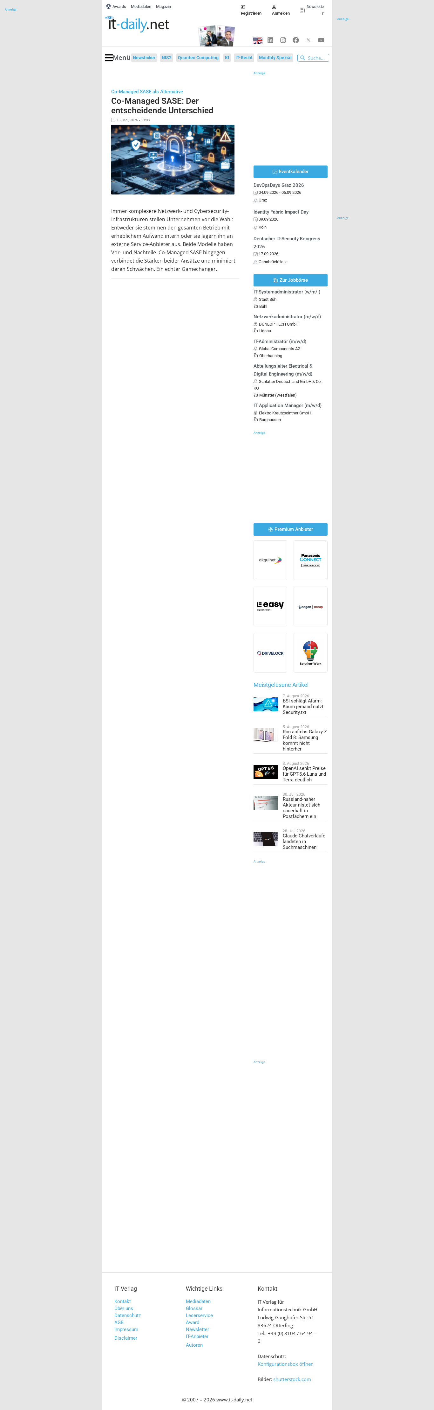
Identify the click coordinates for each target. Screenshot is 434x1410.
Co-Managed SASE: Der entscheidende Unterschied (162, 106)
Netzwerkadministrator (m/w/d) (287, 317)
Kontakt (122, 1301)
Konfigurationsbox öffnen (286, 1364)
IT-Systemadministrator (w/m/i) (287, 292)
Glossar (194, 1308)
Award (192, 1322)
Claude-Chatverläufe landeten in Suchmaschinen (304, 841)
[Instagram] (283, 40)
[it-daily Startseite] (148, 24)
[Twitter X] (308, 40)
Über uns (123, 1308)
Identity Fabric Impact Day (281, 212)
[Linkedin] (270, 40)
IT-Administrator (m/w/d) (280, 341)
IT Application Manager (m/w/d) (288, 405)
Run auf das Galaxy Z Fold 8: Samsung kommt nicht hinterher (305, 740)
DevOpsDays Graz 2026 (279, 185)
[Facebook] (295, 40)
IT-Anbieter (197, 1336)
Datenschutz (127, 1315)
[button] (118, 57)
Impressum (126, 1329)
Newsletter (197, 1329)
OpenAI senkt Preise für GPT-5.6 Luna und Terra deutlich (304, 774)
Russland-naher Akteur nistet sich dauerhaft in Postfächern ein (301, 807)
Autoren (194, 1345)
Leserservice (199, 1315)
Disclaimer (125, 1338)
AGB (119, 1322)
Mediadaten (198, 1301)
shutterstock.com (292, 1379)
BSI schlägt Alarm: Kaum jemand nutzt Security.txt (303, 706)
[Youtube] (321, 40)
